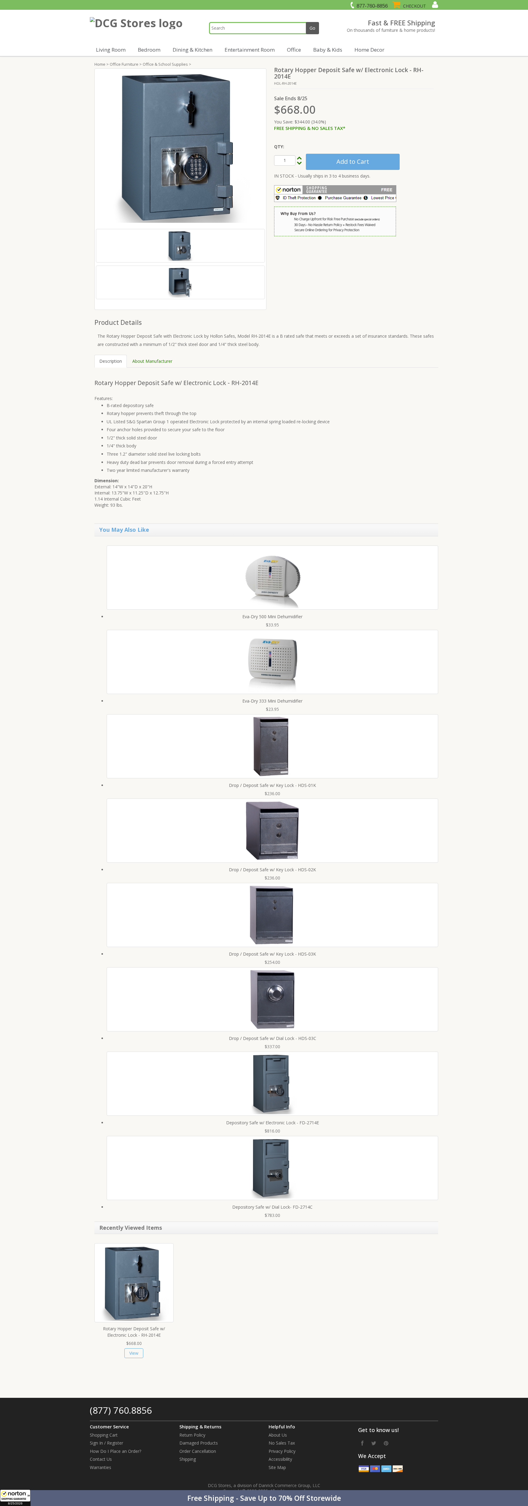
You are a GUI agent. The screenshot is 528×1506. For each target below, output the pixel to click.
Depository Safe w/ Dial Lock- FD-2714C (272, 1207)
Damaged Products (198, 1443)
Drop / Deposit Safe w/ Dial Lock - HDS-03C (272, 1038)
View (133, 1353)
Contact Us (101, 1459)
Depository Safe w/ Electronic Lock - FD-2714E (272, 1123)
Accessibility (280, 1459)
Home (99, 64)
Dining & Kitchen (192, 49)
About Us (278, 1435)
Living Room (111, 49)
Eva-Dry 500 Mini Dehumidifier (272, 616)
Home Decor (369, 49)
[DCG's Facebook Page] (362, 1443)
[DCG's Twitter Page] (373, 1443)
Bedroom (149, 49)
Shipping (187, 1459)
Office (294, 49)
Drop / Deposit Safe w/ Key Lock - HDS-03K (272, 954)
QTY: (279, 146)
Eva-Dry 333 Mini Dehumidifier (272, 701)
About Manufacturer (152, 361)
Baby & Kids (327, 49)
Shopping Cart (104, 1435)
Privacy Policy (282, 1451)
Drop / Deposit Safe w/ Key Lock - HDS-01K (272, 785)
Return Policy (192, 1435)
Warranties (100, 1467)
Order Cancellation (197, 1451)
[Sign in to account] (434, 4)
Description (110, 361)
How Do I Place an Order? (115, 1451)
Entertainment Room (250, 49)
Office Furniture (124, 64)
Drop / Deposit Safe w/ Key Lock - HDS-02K (272, 869)
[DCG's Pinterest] (386, 1443)
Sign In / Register (106, 1443)
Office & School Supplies (165, 64)
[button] (264, 1498)
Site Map (277, 1467)
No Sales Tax (282, 1443)
